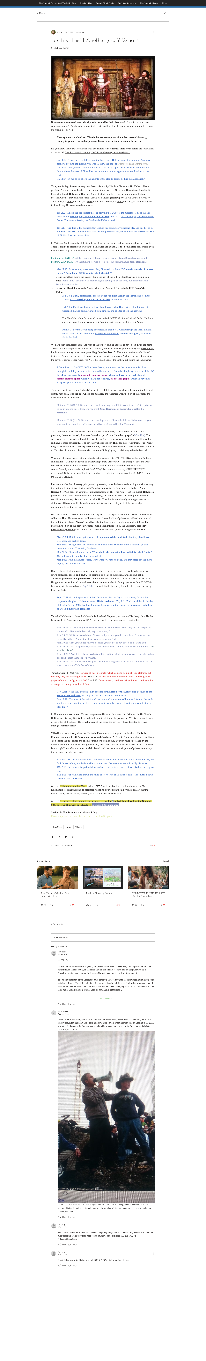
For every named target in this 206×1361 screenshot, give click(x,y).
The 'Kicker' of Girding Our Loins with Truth (55, 894)
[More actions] (153, 32)
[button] (165, 13)
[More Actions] (153, 953)
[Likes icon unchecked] (60, 1004)
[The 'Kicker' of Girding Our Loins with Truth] (57, 877)
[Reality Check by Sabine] (103, 877)
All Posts (41, 13)
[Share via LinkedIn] (66, 836)
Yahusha (78, 827)
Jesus (68, 827)
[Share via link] (73, 836)
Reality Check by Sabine (99, 893)
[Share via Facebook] (52, 836)
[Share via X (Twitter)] (59, 836)
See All (166, 861)
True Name (57, 827)
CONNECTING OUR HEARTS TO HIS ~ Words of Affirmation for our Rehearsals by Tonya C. (148, 894)
